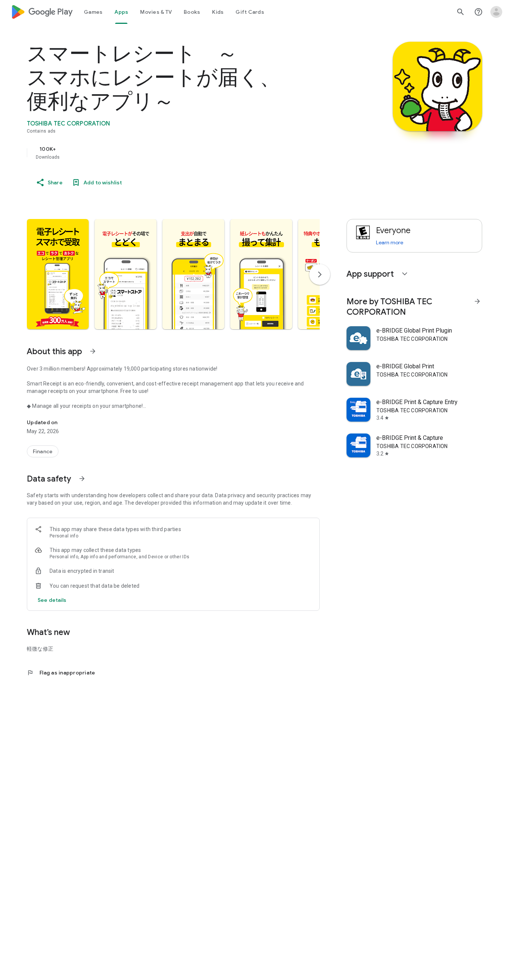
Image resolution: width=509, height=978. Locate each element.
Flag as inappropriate (61, 672)
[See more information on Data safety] (82, 479)
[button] (58, 274)
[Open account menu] (496, 12)
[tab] (93, 12)
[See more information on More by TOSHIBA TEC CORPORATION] (477, 301)
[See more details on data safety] (52, 600)
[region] (176, 153)
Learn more (389, 242)
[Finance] (43, 451)
